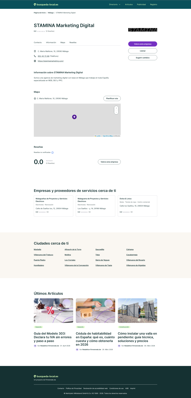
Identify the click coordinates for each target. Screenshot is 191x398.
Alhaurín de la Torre (73, 249)
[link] (53, 206)
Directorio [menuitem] (113, 4)
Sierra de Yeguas (103, 260)
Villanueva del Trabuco (43, 255)
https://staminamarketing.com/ (51, 61)
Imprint (132, 388)
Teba (98, 255)
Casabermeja (131, 255)
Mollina (68, 255)
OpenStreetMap (108, 136)
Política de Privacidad (74, 388)
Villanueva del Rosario (135, 260)
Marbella (37, 249)
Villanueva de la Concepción (77, 265)
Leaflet (98, 136)
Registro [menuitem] (153, 4)
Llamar (143, 51)
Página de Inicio (40, 13)
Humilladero (39, 265)
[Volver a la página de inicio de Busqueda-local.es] (46, 4)
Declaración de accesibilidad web (95, 388)
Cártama (130, 249)
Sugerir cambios (143, 58)
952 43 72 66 (43, 56)
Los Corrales (70, 260)
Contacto (60, 388)
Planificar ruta (112, 98)
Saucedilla (100, 249)
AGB (126, 388)
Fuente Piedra (39, 260)
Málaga (51, 13)
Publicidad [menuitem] (141, 4)
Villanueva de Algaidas (136, 265)
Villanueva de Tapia (104, 265)
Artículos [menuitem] (129, 4)
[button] (74, 117)
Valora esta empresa (109, 162)
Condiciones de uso (116, 388)
